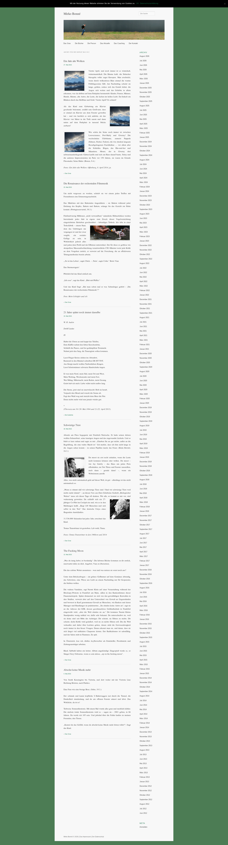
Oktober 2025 (145, 97)
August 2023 (144, 214)
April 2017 (143, 552)
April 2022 (143, 281)
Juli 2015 (143, 646)
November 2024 (146, 146)
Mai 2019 (143, 439)
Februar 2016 (145, 615)
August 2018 (144, 480)
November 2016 (146, 574)
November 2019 (146, 412)
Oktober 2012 (145, 795)
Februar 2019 (145, 453)
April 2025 (143, 124)
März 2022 (144, 286)
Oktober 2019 (145, 417)
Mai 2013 (143, 763)
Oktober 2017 (145, 525)
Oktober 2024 (145, 151)
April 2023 (143, 227)
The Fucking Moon (74, 550)
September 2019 (146, 421)
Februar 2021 (145, 345)
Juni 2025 (143, 115)
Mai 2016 (143, 601)
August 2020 (144, 371)
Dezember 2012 (146, 786)
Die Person (91, 43)
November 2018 (146, 466)
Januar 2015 (144, 673)
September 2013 (146, 746)
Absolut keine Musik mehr (77, 669)
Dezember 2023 (146, 196)
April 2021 (143, 335)
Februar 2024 (145, 187)
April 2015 (143, 660)
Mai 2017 (143, 547)
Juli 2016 (143, 592)
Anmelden (143, 827)
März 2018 (144, 502)
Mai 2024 (143, 173)
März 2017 (144, 556)
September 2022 (146, 259)
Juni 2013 (143, 759)
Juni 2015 (143, 651)
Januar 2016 (144, 619)
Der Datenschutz (98, 837)
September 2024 (146, 155)
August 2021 (144, 317)
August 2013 (144, 750)
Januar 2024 (144, 191)
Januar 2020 (144, 403)
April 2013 (143, 768)
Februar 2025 (145, 133)
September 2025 (146, 101)
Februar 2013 (145, 777)
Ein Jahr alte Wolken (74, 61)
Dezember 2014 (146, 678)
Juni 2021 (143, 326)
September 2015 (146, 637)
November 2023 (146, 200)
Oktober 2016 (145, 579)
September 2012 (146, 800)
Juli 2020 (143, 376)
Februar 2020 (145, 399)
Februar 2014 (145, 723)
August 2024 (144, 160)
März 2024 (144, 182)
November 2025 (146, 92)
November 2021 (146, 304)
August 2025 (144, 106)
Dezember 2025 (146, 88)
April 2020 (143, 390)
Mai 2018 (143, 493)
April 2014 (143, 714)
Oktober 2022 (145, 254)
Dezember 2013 (146, 732)
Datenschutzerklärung (149, 3)
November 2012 (146, 791)
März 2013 (144, 773)
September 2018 (146, 475)
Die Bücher (79, 43)
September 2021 (146, 313)
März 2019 (144, 448)
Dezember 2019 (146, 408)
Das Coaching (119, 43)
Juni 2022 (143, 272)
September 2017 (146, 529)
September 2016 (146, 583)
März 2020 (144, 394)
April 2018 (143, 498)
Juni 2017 (143, 543)
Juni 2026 (143, 65)
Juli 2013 (143, 754)
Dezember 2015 (146, 624)
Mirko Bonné (72, 13)
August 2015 (144, 642)
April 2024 (143, 178)
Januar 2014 (144, 727)
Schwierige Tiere (72, 425)
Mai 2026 (143, 70)
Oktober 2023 (145, 205)
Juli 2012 (143, 809)
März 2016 (144, 610)
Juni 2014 (143, 705)
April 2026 (143, 74)
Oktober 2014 (145, 687)
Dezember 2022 (146, 245)
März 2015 (144, 664)
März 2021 (144, 340)
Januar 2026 (144, 83)
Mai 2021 (143, 331)
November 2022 (146, 250)
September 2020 (146, 367)
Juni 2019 (143, 435)
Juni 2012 (143, 813)
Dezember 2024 (146, 142)
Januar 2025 (144, 137)
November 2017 (146, 520)
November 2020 (146, 358)
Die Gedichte (69, 415)
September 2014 (146, 691)
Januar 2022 (144, 295)
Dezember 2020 (146, 354)
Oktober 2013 (145, 741)
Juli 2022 (143, 268)
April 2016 (143, 606)
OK (137, 3)
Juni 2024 (143, 169)
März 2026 (144, 79)
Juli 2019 (143, 430)
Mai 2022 (143, 277)
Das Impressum (85, 837)
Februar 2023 (145, 236)
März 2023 (144, 232)
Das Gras (67, 43)
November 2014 (146, 682)
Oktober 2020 (145, 362)
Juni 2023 (143, 218)
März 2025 (144, 128)
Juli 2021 (143, 322)
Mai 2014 (143, 709)
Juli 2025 (143, 110)
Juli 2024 (143, 164)
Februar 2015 (145, 669)
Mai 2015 (143, 655)
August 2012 (144, 804)
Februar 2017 (145, 561)
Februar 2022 (145, 290)
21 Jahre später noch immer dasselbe (82, 312)
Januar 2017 (144, 565)
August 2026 (144, 56)
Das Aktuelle (105, 43)
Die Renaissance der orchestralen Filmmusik (86, 183)
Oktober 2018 (145, 471)
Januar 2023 (144, 241)
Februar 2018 (145, 507)
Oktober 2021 (145, 308)
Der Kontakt (133, 43)
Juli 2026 (143, 61)
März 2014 (144, 718)
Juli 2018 (143, 484)
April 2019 (143, 444)
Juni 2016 (143, 597)
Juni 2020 (143, 381)
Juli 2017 (143, 538)
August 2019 (144, 426)
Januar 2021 (144, 349)
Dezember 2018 (146, 462)
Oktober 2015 (145, 633)
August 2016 (144, 588)
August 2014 (144, 696)
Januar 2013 (144, 782)
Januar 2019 (144, 457)
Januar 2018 (144, 511)
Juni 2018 (143, 489)
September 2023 (146, 209)
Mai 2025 (143, 119)
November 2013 (146, 737)
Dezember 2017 (146, 516)
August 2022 (144, 263)
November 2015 (146, 628)
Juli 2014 (143, 700)
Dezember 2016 (146, 570)
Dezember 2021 (146, 299)
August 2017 (144, 534)
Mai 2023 (143, 223)
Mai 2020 (143, 385)
